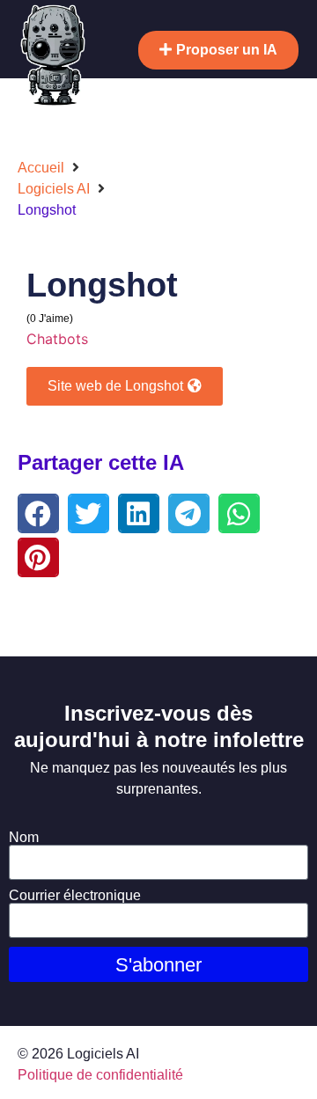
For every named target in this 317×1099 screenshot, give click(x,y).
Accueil (41, 167)
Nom (24, 838)
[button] (69, 45)
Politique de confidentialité (100, 1074)
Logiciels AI (54, 188)
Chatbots (57, 339)
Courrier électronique (75, 896)
